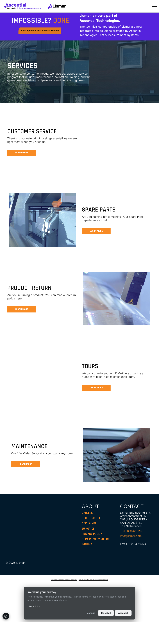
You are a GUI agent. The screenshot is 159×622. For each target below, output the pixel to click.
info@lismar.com (131, 535)
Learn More (21, 152)
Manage (90, 613)
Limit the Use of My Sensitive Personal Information (93, 579)
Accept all (123, 613)
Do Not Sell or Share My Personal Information (64, 579)
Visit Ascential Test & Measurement (40, 30)
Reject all (106, 613)
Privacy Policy (33, 606)
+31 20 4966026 (131, 531)
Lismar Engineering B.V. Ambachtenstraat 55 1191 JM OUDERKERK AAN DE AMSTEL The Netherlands (135, 519)
